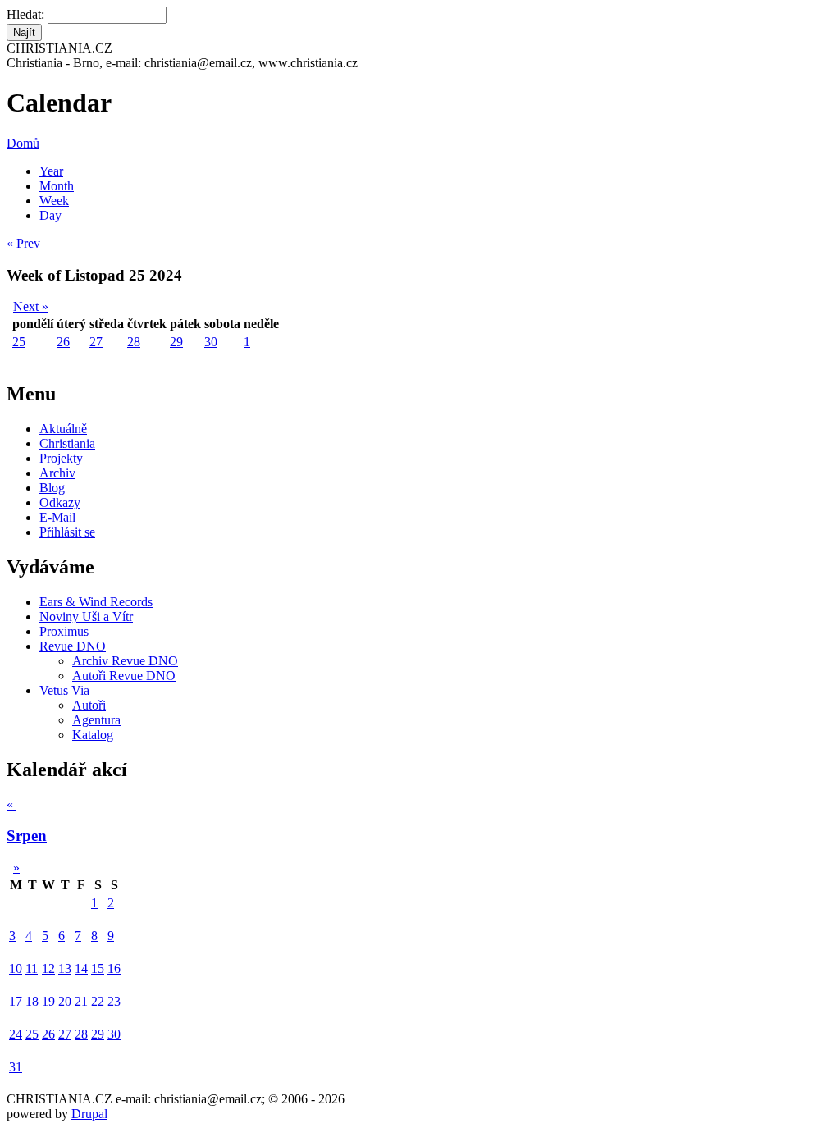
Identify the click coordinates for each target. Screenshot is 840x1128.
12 (48, 968)
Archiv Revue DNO (125, 661)
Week (54, 201)
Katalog (92, 735)
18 (32, 1001)
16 (114, 968)
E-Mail (57, 517)
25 (18, 342)
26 (63, 342)
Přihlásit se (67, 532)
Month (56, 186)
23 (114, 1001)
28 (133, 342)
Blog (52, 488)
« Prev (23, 243)
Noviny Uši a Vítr (86, 616)
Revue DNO (72, 646)
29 (176, 342)
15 (97, 968)
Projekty (61, 458)
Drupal (89, 1114)
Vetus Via (64, 690)
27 (96, 342)
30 (210, 342)
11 (31, 968)
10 (15, 968)
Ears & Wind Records (96, 602)
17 (15, 1001)
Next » (30, 306)
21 (81, 1001)
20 (64, 1001)
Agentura (96, 720)
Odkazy (59, 502)
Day (50, 215)
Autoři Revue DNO (124, 676)
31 (15, 1067)
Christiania (67, 443)
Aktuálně (63, 429)
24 (15, 1034)
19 (48, 1001)
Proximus (64, 631)
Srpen (27, 835)
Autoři (89, 705)
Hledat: (27, 14)
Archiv (57, 473)
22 (97, 1001)
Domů (23, 143)
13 (64, 968)
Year (51, 171)
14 (81, 968)
